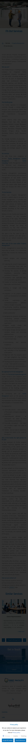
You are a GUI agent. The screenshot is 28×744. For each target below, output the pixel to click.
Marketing (23, 736)
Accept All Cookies (8, 740)
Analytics (15, 736)
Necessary (7, 736)
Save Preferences (20, 740)
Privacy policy (16, 732)
